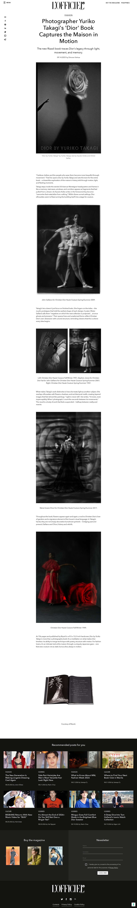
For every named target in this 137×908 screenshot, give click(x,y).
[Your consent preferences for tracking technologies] (133, 904)
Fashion (69, 15)
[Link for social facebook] (66, 900)
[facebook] (5, 21)
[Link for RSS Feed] (75, 899)
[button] (62, 856)
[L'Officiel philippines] (68, 5)
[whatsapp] (5, 36)
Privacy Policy (113, 868)
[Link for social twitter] (62, 900)
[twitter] (5, 32)
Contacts (56, 904)
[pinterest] (5, 25)
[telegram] (5, 40)
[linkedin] (5, 28)
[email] (5, 17)
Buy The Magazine (113, 3)
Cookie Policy (79, 904)
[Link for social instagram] (71, 900)
